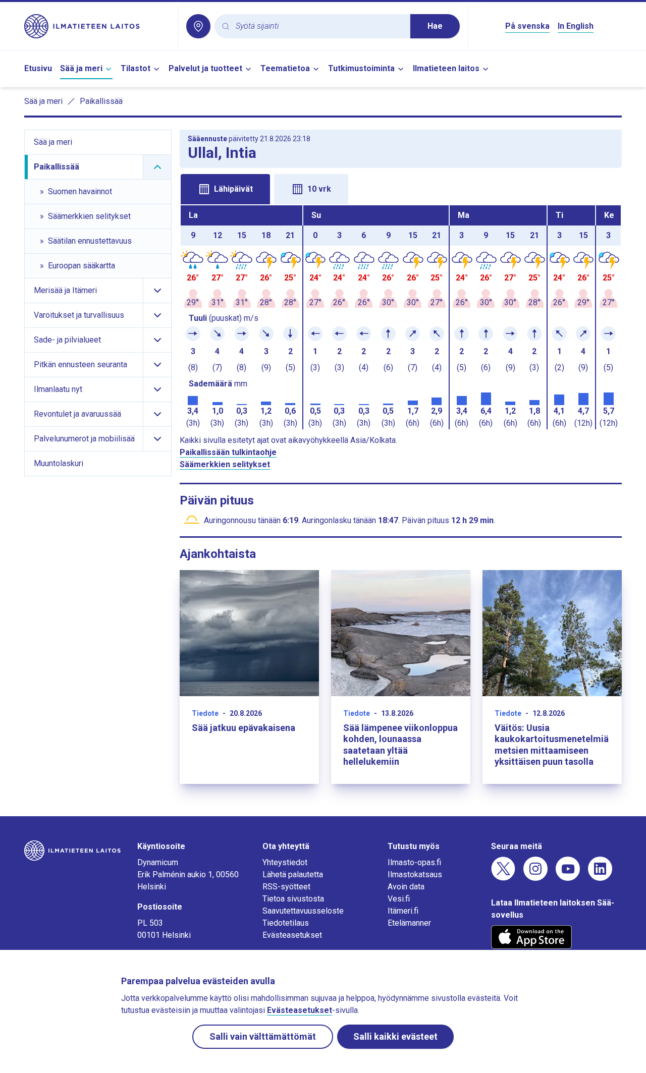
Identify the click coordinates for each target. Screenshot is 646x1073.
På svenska (527, 26)
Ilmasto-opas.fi (414, 862)
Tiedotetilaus (285, 923)
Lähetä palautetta (292, 874)
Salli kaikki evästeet (395, 1036)
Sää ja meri (81, 68)
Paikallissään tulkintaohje (228, 452)
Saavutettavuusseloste (303, 911)
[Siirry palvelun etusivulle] (97, 26)
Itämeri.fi (403, 911)
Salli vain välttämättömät (262, 1036)
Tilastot (135, 68)
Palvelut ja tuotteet (205, 68)
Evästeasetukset (292, 935)
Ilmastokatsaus (415, 874)
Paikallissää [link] (101, 101)
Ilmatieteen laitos (446, 68)
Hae (435, 26)
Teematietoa (285, 68)
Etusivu (38, 68)
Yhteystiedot (284, 862)
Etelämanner (409, 923)
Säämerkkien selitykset (225, 464)
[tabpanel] (401, 317)
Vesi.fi (399, 898)
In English (576, 26)
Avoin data (406, 886)
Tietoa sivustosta (293, 898)
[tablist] (401, 188)
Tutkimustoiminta (361, 68)
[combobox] (319, 26)
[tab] (225, 189)
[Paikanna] (198, 26)
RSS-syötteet (286, 886)
